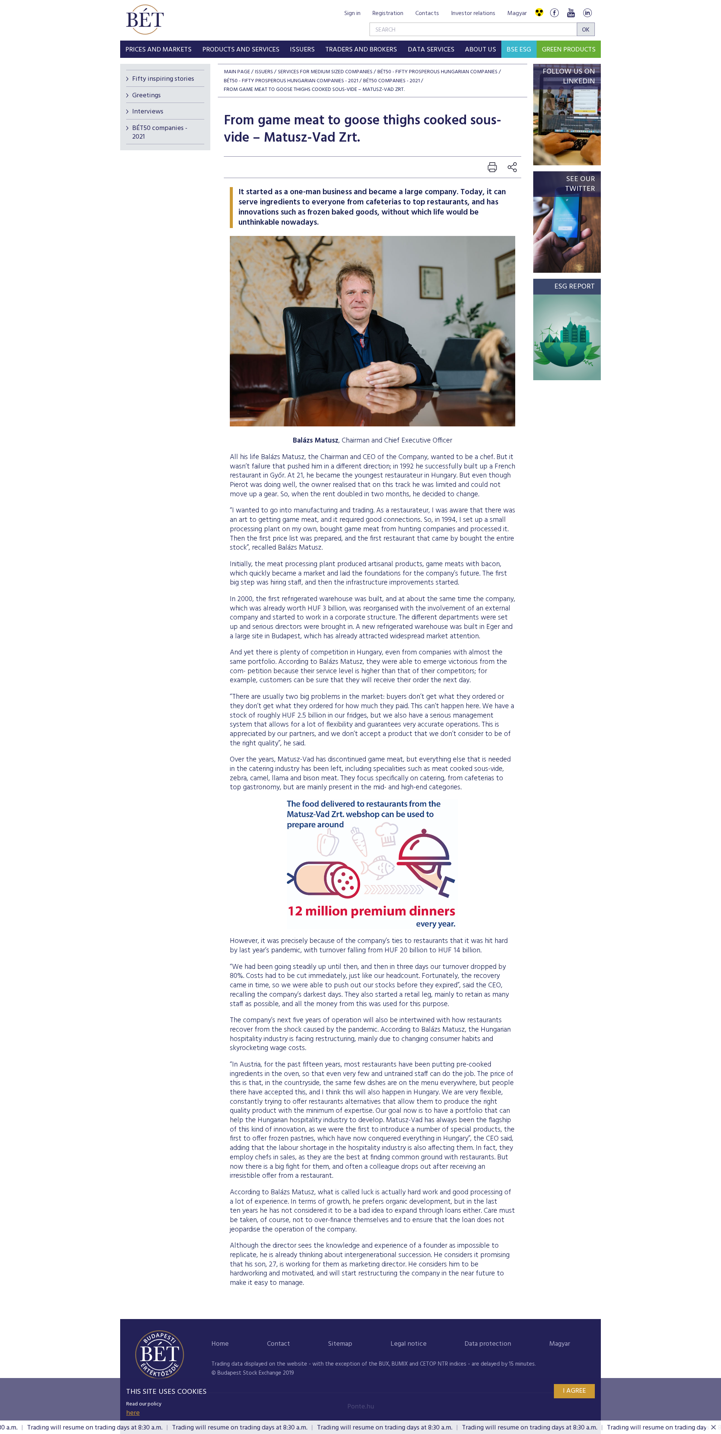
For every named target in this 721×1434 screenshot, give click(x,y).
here (133, 1413)
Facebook (554, 13)
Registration (388, 13)
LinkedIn (587, 13)
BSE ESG (519, 49)
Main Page (237, 72)
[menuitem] (158, 49)
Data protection (488, 1344)
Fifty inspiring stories (163, 79)
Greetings (146, 95)
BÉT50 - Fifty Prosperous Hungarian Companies (437, 72)
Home (220, 1344)
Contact (278, 1344)
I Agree (574, 1391)
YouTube (570, 13)
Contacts (427, 13)
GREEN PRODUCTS (569, 49)
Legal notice (409, 1344)
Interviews (147, 111)
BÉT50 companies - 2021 (159, 132)
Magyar (517, 13)
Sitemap (340, 1344)
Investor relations (473, 13)
